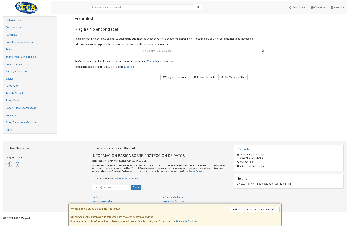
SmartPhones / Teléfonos (21, 42)
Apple (9, 129)
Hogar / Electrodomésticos (21, 107)
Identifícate (298, 7)
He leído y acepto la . (117, 178)
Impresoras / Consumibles (21, 56)
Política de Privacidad (195, 171)
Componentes (14, 27)
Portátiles (11, 34)
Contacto (319, 7)
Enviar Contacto (206, 77)
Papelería (11, 115)
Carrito (338, 7)
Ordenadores (13, 20)
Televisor (11, 49)
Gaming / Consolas (16, 71)
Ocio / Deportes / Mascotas (21, 122)
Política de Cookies (186, 221)
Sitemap (129, 66)
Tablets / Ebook (15, 93)
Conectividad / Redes (18, 64)
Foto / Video (13, 100)
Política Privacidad (102, 201)
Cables (9, 78)
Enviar (136, 187)
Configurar (237, 209)
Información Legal (173, 197)
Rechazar (251, 209)
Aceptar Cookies (269, 209)
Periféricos (12, 86)
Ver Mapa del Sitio (234, 77)
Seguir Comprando (177, 77)
